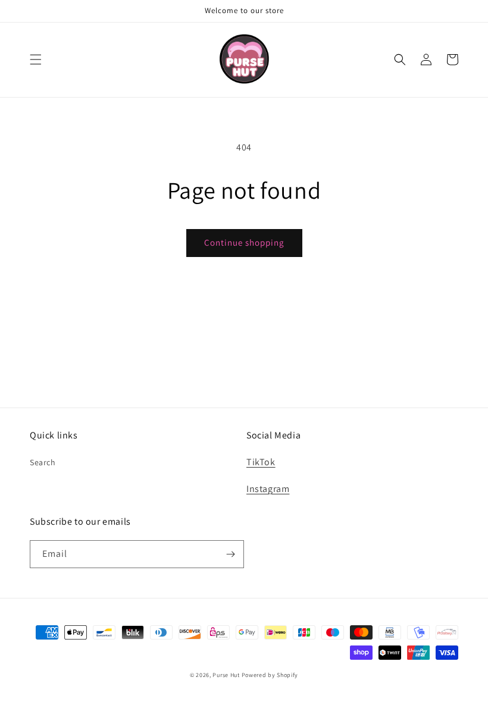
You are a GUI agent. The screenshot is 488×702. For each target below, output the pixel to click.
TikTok (261, 462)
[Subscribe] (230, 554)
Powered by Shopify (270, 675)
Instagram (267, 488)
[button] (36, 59)
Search (43, 462)
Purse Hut (225, 675)
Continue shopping (244, 242)
